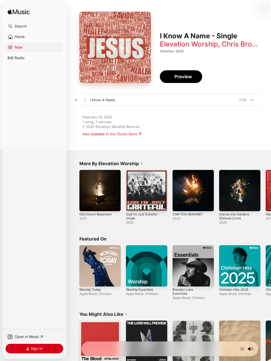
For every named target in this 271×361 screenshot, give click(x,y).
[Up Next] (242, 349)
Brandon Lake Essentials (183, 291)
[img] (19, 12)
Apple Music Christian (95, 294)
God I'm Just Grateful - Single (142, 216)
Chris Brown (241, 44)
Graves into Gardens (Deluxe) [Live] (234, 216)
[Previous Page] (74, 190)
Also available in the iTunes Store (110, 134)
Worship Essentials (139, 289)
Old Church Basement (95, 214)
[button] (34, 26)
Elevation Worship (189, 44)
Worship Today (90, 289)
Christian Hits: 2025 (233, 289)
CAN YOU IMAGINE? (188, 214)
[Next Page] (265, 190)
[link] (111, 163)
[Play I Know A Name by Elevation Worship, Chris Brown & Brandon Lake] (84, 100)
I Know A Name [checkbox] (102, 100)
